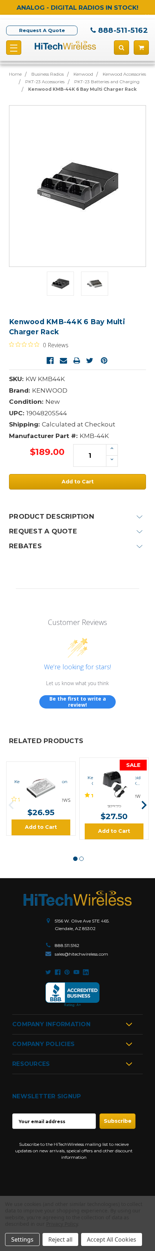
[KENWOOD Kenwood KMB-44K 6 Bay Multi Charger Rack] (60, 284)
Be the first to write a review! (77, 702)
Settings (22, 1239)
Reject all (60, 1239)
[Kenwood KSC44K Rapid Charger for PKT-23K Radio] (114, 764)
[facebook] (58, 972)
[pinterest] (67, 972)
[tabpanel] (41, 798)
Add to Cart (41, 827)
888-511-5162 (123, 30)
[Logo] (77, 898)
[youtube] (76, 972)
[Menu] (13, 47)
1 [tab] (75, 859)
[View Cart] (141, 47)
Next (144, 805)
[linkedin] (86, 972)
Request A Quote (42, 30)
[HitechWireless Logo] (65, 45)
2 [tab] (81, 859)
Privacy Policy (62, 1223)
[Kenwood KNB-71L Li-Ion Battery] (41, 768)
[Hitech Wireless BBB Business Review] (72, 994)
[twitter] (48, 972)
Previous (11, 805)
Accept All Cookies (111, 1239)
